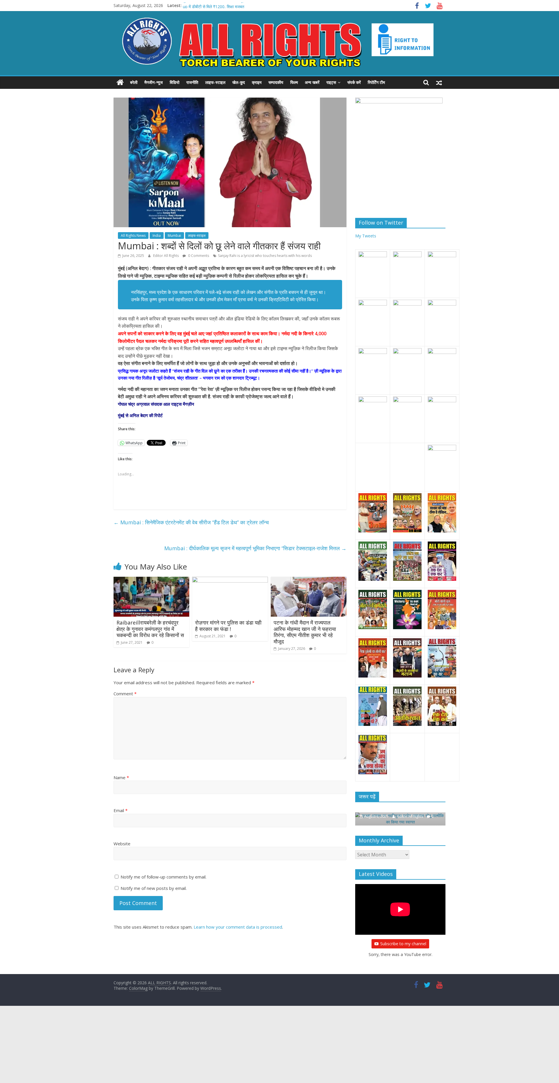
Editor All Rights (166, 255)
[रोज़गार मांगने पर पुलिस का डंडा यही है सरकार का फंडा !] (230, 580)
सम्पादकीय (275, 82)
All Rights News (133, 235)
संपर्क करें (354, 82)
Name (121, 777)
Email (121, 810)
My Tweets (365, 236)
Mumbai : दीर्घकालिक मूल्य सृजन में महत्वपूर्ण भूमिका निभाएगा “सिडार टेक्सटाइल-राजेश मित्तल (255, 548)
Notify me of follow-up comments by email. (163, 877)
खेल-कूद (238, 82)
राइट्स (331, 82)
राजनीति (192, 82)
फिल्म (294, 82)
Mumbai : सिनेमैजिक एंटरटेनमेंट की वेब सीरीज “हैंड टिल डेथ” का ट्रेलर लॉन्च (191, 522)
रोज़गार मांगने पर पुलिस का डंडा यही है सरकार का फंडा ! (228, 625)
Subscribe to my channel (403, 943)
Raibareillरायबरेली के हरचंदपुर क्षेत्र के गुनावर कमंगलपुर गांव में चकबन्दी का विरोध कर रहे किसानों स (150, 628)
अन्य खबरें (312, 82)
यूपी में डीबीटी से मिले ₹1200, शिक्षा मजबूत (214, 5)
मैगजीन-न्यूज (153, 82)
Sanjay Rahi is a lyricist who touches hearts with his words (265, 255)
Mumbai (174, 235)
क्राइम (256, 82)
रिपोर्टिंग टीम (376, 82)
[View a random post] (439, 82)
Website (122, 843)
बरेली (133, 82)
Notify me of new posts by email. (154, 888)
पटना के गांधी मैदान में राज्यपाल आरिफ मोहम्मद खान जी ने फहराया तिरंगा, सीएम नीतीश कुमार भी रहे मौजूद (305, 632)
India (157, 235)
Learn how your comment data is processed (238, 927)
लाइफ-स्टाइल (215, 82)
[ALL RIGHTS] (120, 82)
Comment (125, 693)
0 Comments (198, 255)
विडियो (174, 82)
